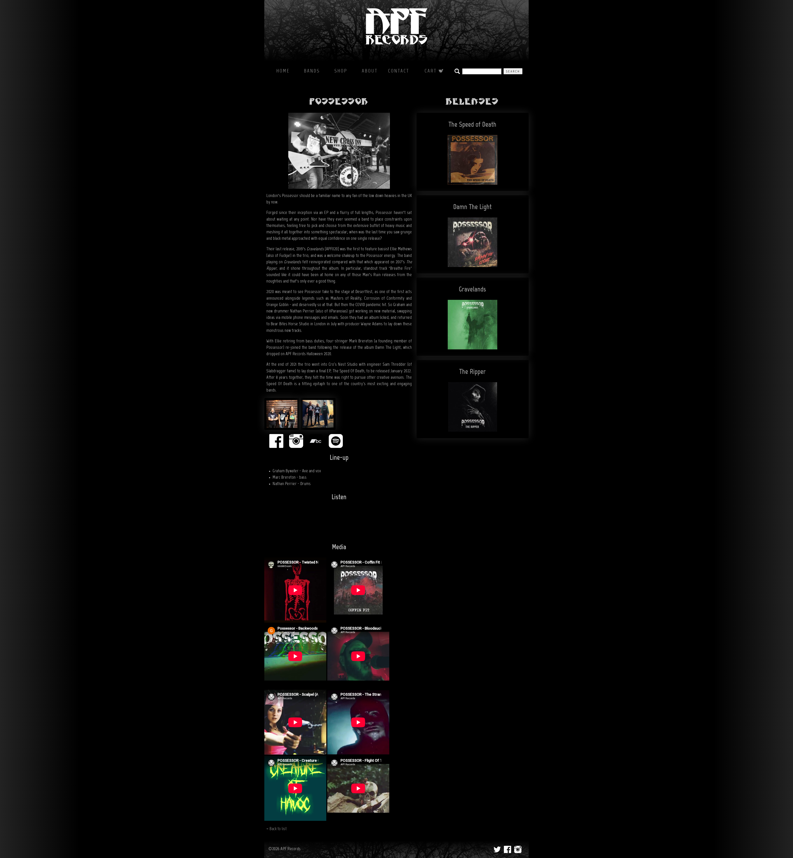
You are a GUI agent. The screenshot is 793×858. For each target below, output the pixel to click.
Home (283, 71)
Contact (398, 71)
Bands (312, 71)
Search (513, 71)
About (370, 71)
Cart (432, 71)
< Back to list (276, 829)
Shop (340, 71)
